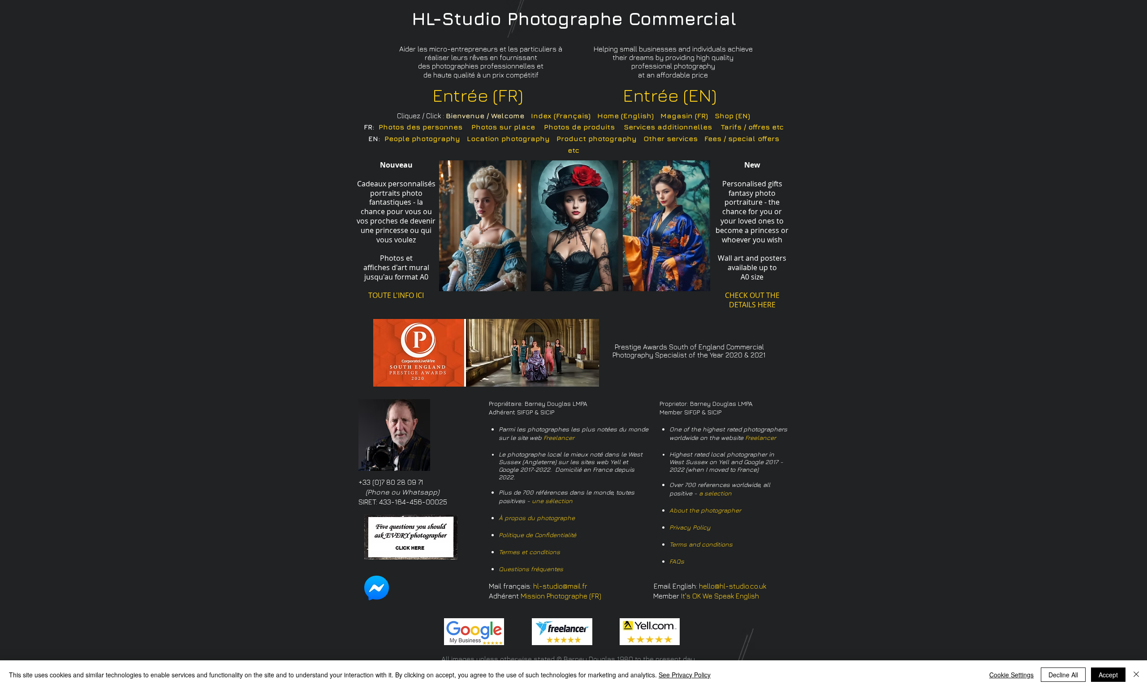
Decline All (1063, 674)
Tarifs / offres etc (752, 127)
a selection (715, 493)
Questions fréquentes (531, 569)
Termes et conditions (529, 552)
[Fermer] (1136, 674)
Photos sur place (503, 127)
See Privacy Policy (685, 674)
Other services (670, 138)
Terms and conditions (701, 544)
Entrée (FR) (477, 95)
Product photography (596, 138)
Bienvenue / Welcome (485, 116)
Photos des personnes (420, 127)
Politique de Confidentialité (537, 534)
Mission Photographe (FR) (561, 596)
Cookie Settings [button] (1011, 674)
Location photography (508, 138)
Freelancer (558, 437)
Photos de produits (579, 127)
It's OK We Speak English (720, 596)
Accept (1108, 674)
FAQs (676, 561)
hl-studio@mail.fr (560, 586)
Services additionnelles (668, 127)
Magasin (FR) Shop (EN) (705, 116)
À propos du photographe (537, 517)
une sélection (552, 500)
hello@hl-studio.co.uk (732, 586)
